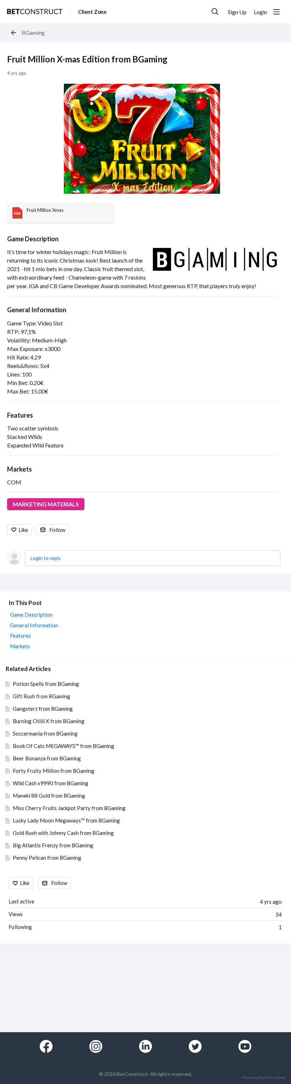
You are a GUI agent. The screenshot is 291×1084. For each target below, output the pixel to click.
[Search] (215, 11)
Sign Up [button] (237, 12)
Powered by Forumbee (264, 1077)
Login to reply (46, 558)
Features (20, 415)
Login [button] (260, 12)
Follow (57, 530)
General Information (36, 310)
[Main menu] (276, 11)
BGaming (33, 32)
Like (23, 530)
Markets (19, 469)
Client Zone (92, 12)
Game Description (33, 239)
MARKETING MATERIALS (46, 504)
